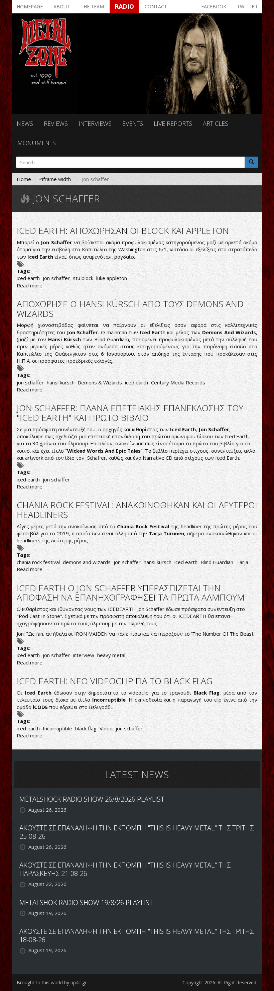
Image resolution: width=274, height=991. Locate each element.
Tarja (242, 562)
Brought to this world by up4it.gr (52, 982)
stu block (83, 278)
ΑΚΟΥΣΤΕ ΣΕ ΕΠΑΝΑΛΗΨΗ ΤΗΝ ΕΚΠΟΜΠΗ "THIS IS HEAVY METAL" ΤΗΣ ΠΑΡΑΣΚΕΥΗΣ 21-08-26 (125, 869)
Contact (156, 6)
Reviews (56, 123)
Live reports (173, 123)
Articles (215, 123)
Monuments (36, 143)
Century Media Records (178, 382)
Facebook (213, 6)
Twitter (247, 6)
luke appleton (111, 278)
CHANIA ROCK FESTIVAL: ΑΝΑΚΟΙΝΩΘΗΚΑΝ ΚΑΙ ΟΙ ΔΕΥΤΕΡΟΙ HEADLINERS (137, 510)
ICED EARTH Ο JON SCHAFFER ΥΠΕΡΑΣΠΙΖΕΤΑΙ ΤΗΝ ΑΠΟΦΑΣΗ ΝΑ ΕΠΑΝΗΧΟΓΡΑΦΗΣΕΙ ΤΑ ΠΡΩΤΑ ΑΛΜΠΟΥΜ (131, 593)
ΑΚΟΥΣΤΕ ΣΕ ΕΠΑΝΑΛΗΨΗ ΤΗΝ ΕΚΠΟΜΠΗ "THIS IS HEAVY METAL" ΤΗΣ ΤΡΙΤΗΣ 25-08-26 (136, 832)
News (25, 123)
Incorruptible (57, 728)
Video (106, 728)
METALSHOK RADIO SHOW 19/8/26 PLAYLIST (86, 902)
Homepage (30, 6)
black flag (86, 728)
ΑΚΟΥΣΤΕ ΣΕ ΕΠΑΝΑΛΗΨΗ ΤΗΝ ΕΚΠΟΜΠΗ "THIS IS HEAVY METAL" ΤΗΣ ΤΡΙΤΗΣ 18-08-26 (136, 935)
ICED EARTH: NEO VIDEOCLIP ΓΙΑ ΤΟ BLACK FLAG (115, 681)
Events (132, 123)
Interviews (95, 123)
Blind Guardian (216, 562)
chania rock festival (38, 562)
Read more (29, 285)
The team (92, 6)
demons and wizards (87, 562)
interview (83, 655)
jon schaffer (56, 278)
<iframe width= (56, 179)
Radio (124, 6)
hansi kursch (61, 382)
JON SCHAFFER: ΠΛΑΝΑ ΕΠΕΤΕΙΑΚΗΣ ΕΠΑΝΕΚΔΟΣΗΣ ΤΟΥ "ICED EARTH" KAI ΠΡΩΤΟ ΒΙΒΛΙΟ (130, 413)
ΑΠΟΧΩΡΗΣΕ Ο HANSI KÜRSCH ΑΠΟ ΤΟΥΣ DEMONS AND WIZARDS (130, 309)
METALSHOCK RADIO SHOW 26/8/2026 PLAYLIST (91, 799)
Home (24, 179)
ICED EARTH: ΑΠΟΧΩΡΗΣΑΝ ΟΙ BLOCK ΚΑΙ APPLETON (123, 230)
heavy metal (111, 655)
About (61, 6)
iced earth (28, 278)
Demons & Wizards (100, 382)
